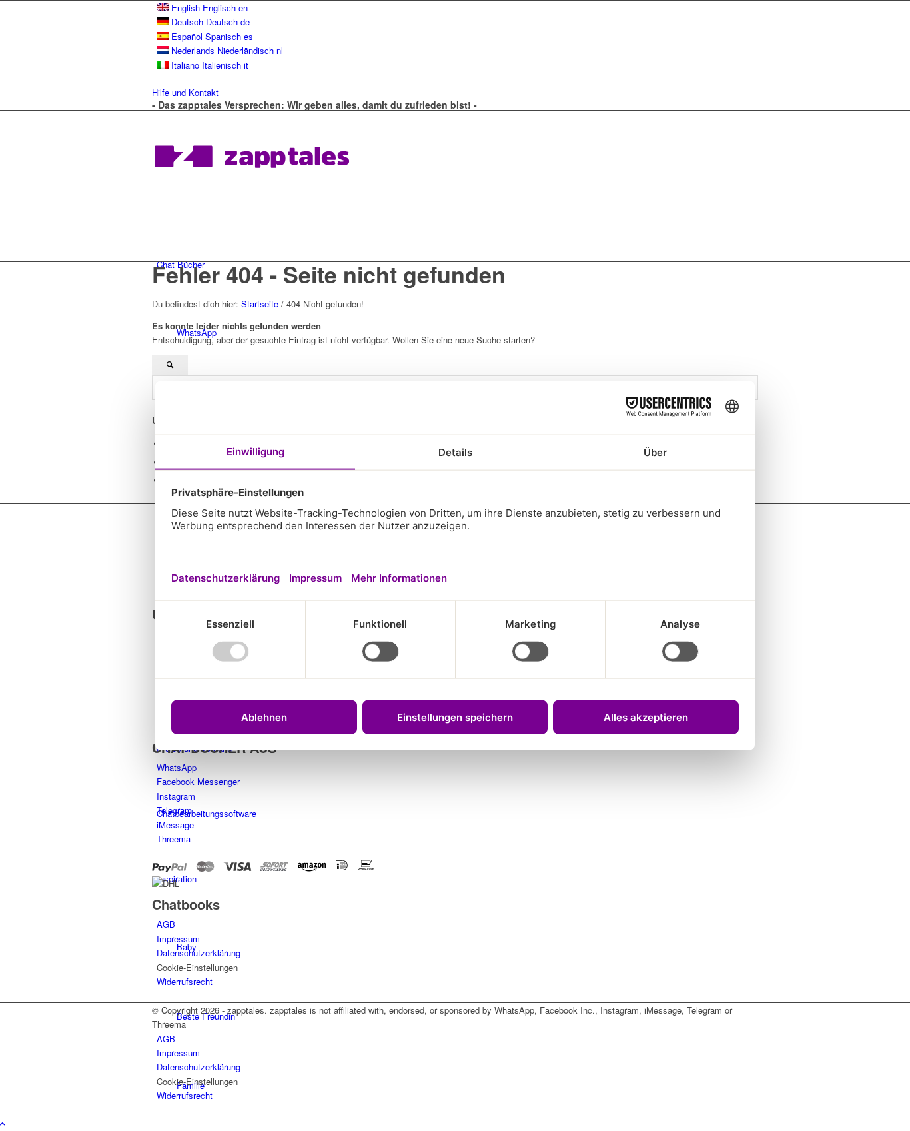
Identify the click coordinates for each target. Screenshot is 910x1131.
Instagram (176, 796)
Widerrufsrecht (185, 981)
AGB (166, 924)
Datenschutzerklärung (198, 952)
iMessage (175, 824)
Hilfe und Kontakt (185, 92)
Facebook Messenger (198, 781)
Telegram (174, 810)
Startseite (259, 303)
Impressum (178, 938)
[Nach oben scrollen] (2, 1123)
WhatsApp (177, 767)
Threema (174, 838)
